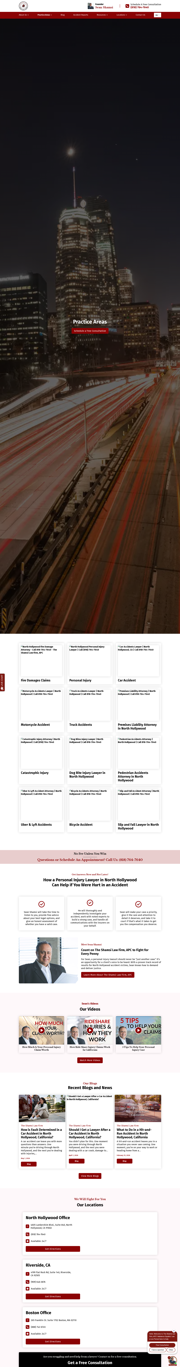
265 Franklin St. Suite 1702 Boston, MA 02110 (53, 1320)
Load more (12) (90, 838)
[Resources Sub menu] (107, 15)
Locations (121, 15)
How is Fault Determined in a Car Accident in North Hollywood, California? (41, 1133)
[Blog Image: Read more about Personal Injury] (90, 660)
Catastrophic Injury (35, 773)
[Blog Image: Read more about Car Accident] (138, 660)
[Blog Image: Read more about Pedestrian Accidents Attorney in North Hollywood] (138, 753)
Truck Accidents (80, 725)
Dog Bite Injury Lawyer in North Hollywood (87, 774)
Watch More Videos (90, 1060)
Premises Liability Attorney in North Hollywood (137, 726)
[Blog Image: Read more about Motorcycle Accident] (41, 705)
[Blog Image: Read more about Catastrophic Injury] (41, 753)
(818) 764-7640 (38, 1234)
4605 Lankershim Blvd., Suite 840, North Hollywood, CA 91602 (51, 1226)
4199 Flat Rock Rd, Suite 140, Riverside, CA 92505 (51, 1274)
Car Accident (127, 680)
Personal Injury (80, 680)
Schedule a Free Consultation (90, 330)
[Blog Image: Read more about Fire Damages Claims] (41, 660)
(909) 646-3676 (38, 1281)
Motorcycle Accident (35, 725)
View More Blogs (90, 1176)
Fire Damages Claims (35, 680)
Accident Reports (80, 15)
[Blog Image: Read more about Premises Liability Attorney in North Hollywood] (138, 705)
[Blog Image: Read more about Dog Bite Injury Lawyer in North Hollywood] (90, 753)
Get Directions (53, 1248)
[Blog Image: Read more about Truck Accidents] (90, 705)
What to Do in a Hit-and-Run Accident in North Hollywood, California (134, 1133)
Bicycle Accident (80, 825)
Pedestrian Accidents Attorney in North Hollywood (133, 776)
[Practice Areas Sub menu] (51, 15)
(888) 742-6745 (38, 1327)
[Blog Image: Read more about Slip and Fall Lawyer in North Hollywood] (138, 805)
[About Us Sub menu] (28, 15)
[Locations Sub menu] (126, 15)
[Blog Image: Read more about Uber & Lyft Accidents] (41, 805)
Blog (63, 15)
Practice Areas (44, 15)
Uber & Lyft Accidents (36, 825)
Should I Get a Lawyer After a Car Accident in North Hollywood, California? (89, 1133)
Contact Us (140, 15)
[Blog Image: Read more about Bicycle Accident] (90, 805)
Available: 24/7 (38, 1241)
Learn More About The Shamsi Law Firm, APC (108, 974)
